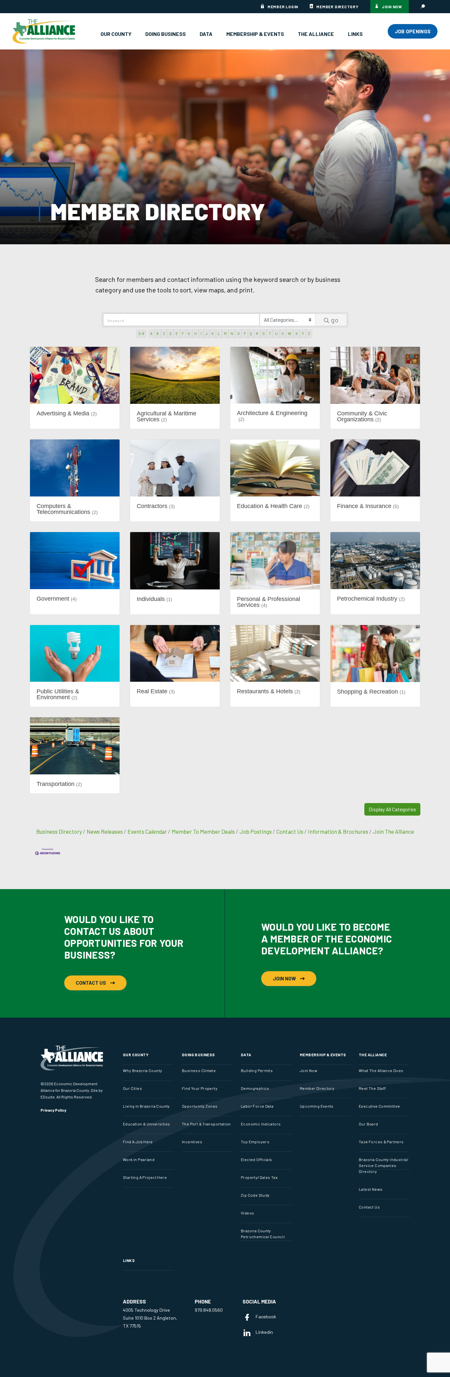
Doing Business (165, 34)
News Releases (105, 831)
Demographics (255, 1088)
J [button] (207, 333)
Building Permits (257, 1070)
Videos (247, 1213)
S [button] (264, 333)
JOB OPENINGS (413, 31)
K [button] (212, 333)
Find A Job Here (138, 1141)
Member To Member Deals (203, 831)
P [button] (245, 333)
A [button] (151, 333)
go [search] (334, 320)
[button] (392, 809)
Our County (115, 34)
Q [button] (251, 333)
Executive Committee (379, 1106)
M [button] (225, 333)
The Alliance (316, 34)
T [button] (270, 333)
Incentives (192, 1141)
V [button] (283, 333)
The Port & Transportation (206, 1124)
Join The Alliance (393, 831)
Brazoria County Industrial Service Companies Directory (383, 1165)
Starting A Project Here (145, 1177)
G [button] (189, 333)
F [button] (183, 333)
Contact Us (289, 831)
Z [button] (309, 333)
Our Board (368, 1124)
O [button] (238, 333)
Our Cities (132, 1088)
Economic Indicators (261, 1124)
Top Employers (255, 1141)
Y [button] (303, 333)
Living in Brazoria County (146, 1106)
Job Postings (255, 831)
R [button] (257, 333)
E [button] (177, 333)
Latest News (370, 1189)
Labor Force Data (257, 1106)
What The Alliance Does (381, 1070)
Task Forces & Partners (381, 1141)
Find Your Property (199, 1088)
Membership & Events (255, 34)
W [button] (289, 333)
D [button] (170, 333)
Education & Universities (146, 1124)
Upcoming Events (317, 1106)
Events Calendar (147, 831)
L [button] (219, 333)
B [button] (157, 333)
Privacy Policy (53, 1110)
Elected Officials (256, 1159)
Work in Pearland (139, 1159)
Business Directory (59, 831)
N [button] (232, 333)
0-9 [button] (141, 333)
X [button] (296, 333)
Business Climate (199, 1070)
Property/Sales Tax (259, 1177)
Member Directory (337, 6)
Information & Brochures (338, 831)
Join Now (392, 6)
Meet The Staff (372, 1088)
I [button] (201, 333)
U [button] (276, 333)
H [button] (195, 333)
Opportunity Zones (200, 1106)
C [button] (164, 333)
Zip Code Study (255, 1195)
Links (355, 34)
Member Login (282, 6)
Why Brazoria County (142, 1070)
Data (206, 34)
